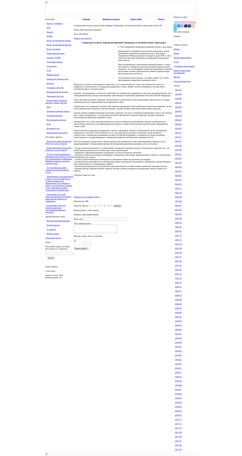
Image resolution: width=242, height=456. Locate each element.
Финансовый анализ (182, 58)
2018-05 (178, 398)
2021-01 (178, 283)
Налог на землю (53, 49)
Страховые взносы (55, 62)
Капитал (50, 83)
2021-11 (178, 240)
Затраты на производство (57, 79)
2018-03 (178, 407)
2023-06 (178, 158)
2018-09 (178, 381)
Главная (86, 19)
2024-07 (178, 103)
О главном (51, 229)
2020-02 (178, 330)
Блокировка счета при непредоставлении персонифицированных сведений (55, 208)
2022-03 (178, 223)
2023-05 (178, 163)
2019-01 (178, 364)
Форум (161, 19)
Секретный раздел (53, 238)
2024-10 (178, 90)
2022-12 (178, 184)
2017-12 (178, 419)
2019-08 (178, 342)
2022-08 (178, 201)
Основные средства (55, 88)
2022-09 (178, 197)
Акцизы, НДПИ (53, 58)
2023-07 (178, 154)
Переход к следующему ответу (87, 197)
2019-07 (178, 347)
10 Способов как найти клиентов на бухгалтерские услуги (57, 170)
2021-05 (178, 265)
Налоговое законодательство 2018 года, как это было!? (58, 149)
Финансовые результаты (57, 133)
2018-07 (178, 390)
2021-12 (178, 235)
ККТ (49, 107)
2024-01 (178, 128)
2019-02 (178, 360)
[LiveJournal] (189, 25)
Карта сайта (136, 19)
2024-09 (178, 94)
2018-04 (178, 402)
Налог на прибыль (55, 23)
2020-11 (178, 291)
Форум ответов (53, 225)
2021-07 (178, 257)
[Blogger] (192, 25)
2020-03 (178, 325)
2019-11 (178, 334)
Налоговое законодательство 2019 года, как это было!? (58, 142)
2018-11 (178, 372)
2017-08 (178, 437)
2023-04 (178, 167)
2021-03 (178, 274)
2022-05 (178, 214)
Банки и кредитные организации (182, 71)
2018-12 (178, 368)
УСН (49, 70)
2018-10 (178, 377)
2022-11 (178, 188)
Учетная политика (54, 116)
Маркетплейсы (53, 75)
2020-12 (178, 287)
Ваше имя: (78, 219)
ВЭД (49, 124)
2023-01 (178, 180)
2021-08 (178, 253)
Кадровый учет (53, 128)
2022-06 (178, 210)
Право (176, 53)
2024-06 (178, 107)
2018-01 (178, 415)
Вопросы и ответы (111, 19)
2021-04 (178, 270)
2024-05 (178, 111)
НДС (49, 28)
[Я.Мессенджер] (175, 25)
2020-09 (178, 300)
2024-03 (178, 120)
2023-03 (178, 171)
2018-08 (178, 385)
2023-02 (178, 175)
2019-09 (178, 338)
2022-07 (178, 205)
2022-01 (178, 231)
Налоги (50, 32)
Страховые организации (184, 66)
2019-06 (178, 351)
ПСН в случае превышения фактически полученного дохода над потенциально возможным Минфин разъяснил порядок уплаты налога (59, 159)
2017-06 (178, 445)
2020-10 (178, 295)
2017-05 (178, 449)
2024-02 (178, 124)
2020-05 (178, 317)
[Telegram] (182, 25)
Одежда (177, 36)
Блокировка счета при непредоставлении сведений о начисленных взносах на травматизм (58, 197)
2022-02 (178, 227)
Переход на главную (82, 38)
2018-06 (178, 394)
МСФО (177, 77)
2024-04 (178, 116)
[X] (185, 25)
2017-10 (178, 428)
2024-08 (178, 98)
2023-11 (178, 137)
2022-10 (178, 193)
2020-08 (178, 304)
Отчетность (52, 66)
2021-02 (178, 278)
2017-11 (178, 424)
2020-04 (178, 321)
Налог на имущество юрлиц (59, 41)
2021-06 (178, 261)
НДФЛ (49, 36)
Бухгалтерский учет (182, 81)
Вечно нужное (53, 234)
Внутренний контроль (56, 120)
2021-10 (178, 244)
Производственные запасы (58, 111)
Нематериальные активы (57, 92)
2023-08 (178, 150)
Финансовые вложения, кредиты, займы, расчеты (56, 101)
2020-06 (178, 312)
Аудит (176, 62)
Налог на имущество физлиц (59, 45)
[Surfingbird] (175, 29)
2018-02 (178, 411)
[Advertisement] (96, 64)
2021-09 (178, 248)
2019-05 (178, 355)
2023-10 (178, 141)
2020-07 (178, 308)
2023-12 (178, 133)
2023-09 (178, 146)
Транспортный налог (56, 53)
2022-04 (178, 218)
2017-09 (178, 432)
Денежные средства (55, 96)
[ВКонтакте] (178, 25)
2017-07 (178, 441)
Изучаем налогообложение (58, 221)
